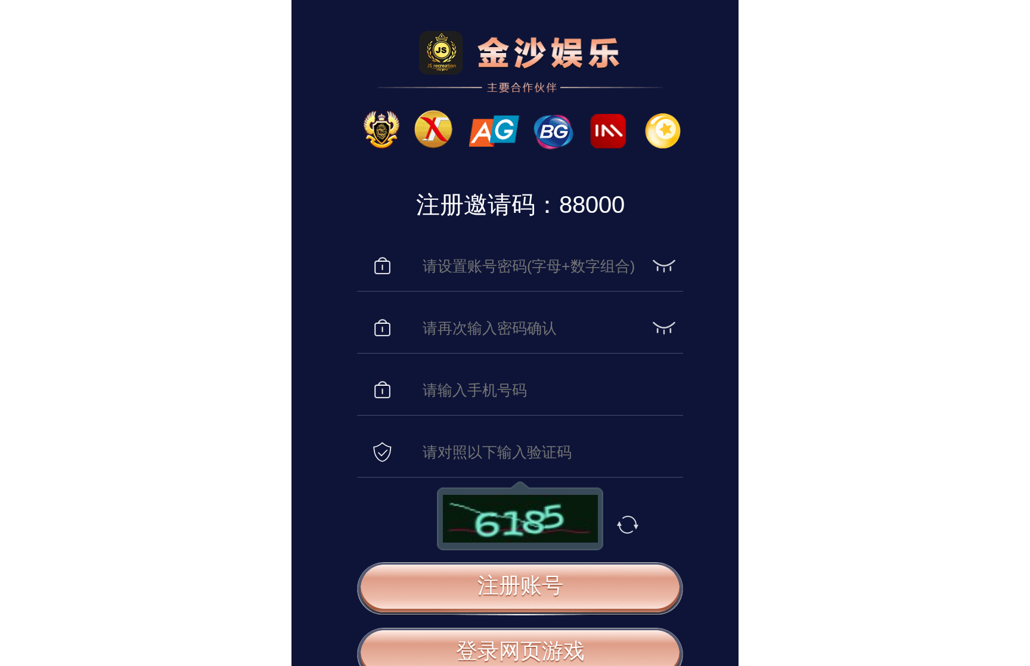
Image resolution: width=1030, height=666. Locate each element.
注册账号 (520, 585)
